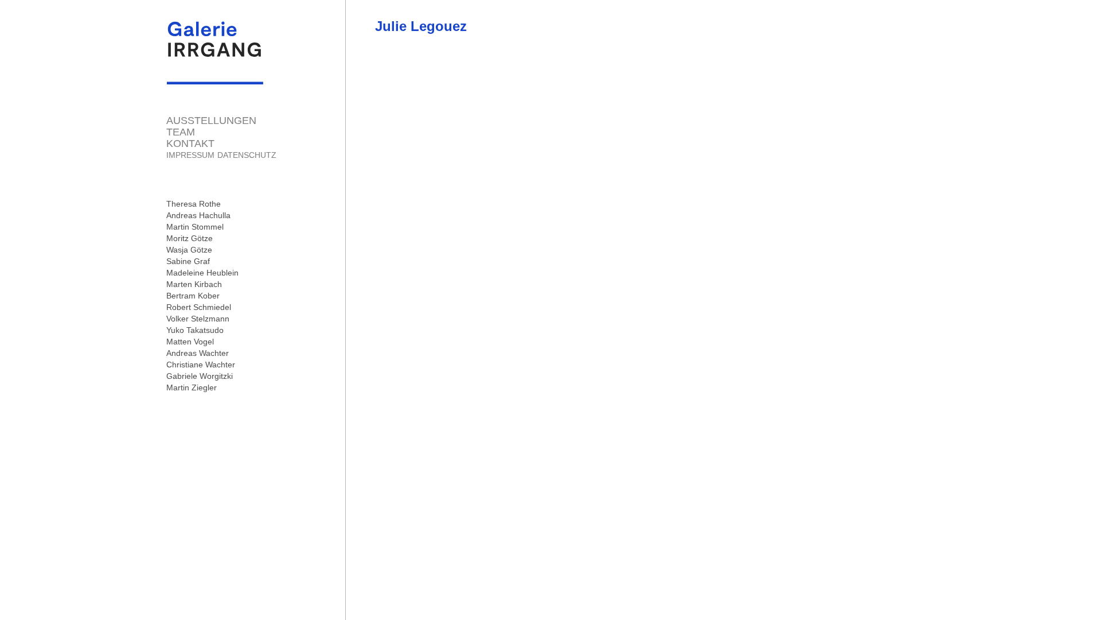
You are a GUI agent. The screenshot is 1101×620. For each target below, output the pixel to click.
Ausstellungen (211, 120)
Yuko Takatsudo (195, 330)
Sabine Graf (188, 261)
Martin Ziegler (191, 387)
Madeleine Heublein (202, 272)
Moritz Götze (189, 238)
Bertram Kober (193, 295)
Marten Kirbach (194, 284)
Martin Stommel (195, 226)
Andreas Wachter (197, 353)
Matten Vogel (190, 341)
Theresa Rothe (193, 203)
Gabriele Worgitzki (199, 376)
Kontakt (190, 143)
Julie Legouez (421, 26)
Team (180, 132)
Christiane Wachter (200, 364)
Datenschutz (246, 155)
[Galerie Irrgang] (215, 78)
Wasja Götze (189, 249)
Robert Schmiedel (198, 307)
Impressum (190, 155)
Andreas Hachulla (198, 215)
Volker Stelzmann (197, 318)
